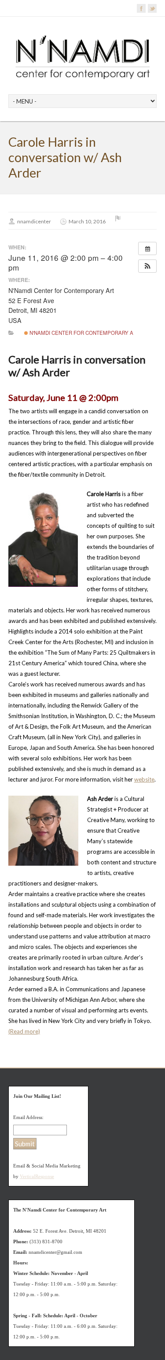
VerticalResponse (37, 1176)
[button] (147, 266)
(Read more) (24, 1031)
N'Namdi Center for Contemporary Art (84, 332)
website (144, 779)
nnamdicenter (34, 221)
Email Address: (28, 1117)
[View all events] (147, 248)
